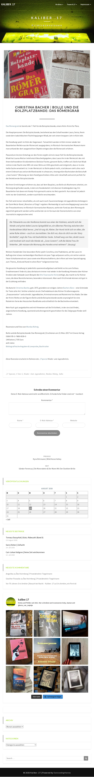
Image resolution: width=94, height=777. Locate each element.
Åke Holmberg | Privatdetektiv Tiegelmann (34, 573)
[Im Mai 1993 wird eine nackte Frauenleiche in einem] (75, 679)
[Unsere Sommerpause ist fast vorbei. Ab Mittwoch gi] (47, 623)
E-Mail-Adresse (47, 420)
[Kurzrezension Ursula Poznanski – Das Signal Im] (47, 679)
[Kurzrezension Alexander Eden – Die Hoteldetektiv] (75, 651)
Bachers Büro (68, 288)
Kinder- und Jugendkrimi (34, 374)
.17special (43, 359)
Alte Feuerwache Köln (49, 275)
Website (73, 420)
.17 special (10, 374)
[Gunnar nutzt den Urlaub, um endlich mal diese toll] (19, 651)
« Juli (8, 519)
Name (20, 420)
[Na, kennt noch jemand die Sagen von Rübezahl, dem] (19, 623)
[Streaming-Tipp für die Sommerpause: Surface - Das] (75, 623)
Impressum (85, 4)
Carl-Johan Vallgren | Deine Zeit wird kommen (25, 552)
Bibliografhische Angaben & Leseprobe (22, 346)
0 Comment (60, 116)
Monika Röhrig (32, 326)
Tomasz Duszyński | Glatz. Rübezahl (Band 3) (24, 537)
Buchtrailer (44, 346)
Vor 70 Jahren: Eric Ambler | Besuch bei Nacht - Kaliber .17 (30, 583)
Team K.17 (71, 4)
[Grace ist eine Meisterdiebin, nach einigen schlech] (19, 679)
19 (30, 508)
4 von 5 (19, 374)
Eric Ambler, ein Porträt (66, 583)
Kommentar (47, 400)
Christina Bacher (22, 288)
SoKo (61, 374)
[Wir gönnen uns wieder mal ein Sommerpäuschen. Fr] (47, 651)
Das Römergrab (12, 126)
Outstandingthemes (62, 772)
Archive (58, 4)
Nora (33, 116)
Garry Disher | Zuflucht (15, 545)
